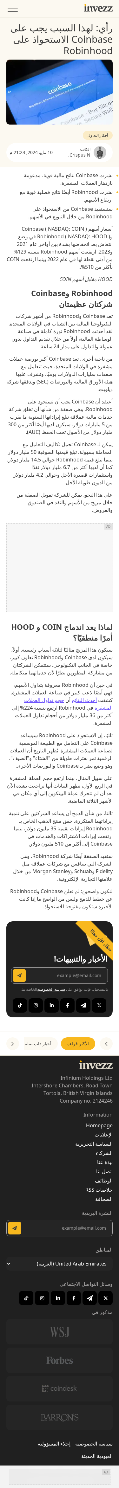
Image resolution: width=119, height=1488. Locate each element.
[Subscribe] (19, 975)
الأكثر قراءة (78, 1043)
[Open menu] (12, 10)
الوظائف (104, 1180)
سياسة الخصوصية (51, 989)
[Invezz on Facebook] (67, 1005)
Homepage (99, 1125)
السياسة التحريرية (94, 1143)
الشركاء (104, 1153)
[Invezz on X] (99, 1005)
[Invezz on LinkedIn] (51, 1005)
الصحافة (104, 1198)
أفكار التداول (98, 135)
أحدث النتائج (84, 700)
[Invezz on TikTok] (20, 1005)
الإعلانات (104, 1134)
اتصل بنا (104, 1171)
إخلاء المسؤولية (54, 1443)
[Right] (12, 1043)
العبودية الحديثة (97, 1456)
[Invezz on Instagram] (36, 1005)
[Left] (106, 1043)
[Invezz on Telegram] (83, 1005)
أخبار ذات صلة (38, 1043)
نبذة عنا (105, 1162)
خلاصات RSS (99, 1189)
